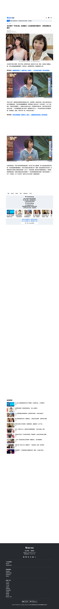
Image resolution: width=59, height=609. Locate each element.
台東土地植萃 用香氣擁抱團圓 (29, 198)
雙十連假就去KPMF (29, 205)
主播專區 (7, 587)
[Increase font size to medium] (46, 17)
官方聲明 (7, 595)
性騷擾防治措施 (9, 572)
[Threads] (28, 557)
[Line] (26, 557)
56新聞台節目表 (9, 565)
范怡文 (30, 193)
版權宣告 (7, 576)
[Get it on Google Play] (33, 601)
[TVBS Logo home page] (10, 17)
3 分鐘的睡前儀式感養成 (30, 201)
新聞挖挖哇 (25, 193)
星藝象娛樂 (8, 588)
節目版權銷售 (8, 590)
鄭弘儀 (12, 193)
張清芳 (16, 193)
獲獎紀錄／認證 (9, 596)
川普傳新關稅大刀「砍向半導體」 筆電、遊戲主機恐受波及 (21, 20)
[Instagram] (31, 557)
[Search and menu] (51, 18)
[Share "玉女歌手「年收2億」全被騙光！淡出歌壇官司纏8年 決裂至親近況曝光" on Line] (49, 18)
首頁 (7, 23)
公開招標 (7, 591)
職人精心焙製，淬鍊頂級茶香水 (29, 200)
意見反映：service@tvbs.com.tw (29, 552)
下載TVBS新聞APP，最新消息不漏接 (29, 219)
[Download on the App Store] (25, 601)
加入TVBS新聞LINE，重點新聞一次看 (29, 221)
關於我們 (7, 563)
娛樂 (10, 23)
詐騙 (8, 193)
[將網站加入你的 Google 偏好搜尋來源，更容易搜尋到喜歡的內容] (29, 223)
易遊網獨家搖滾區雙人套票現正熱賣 (29, 206)
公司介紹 (7, 582)
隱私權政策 (8, 571)
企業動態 (7, 583)
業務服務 (7, 593)
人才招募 (7, 585)
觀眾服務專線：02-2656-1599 (29, 553)
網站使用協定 (8, 574)
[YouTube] (33, 557)
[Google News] (35, 557)
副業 (20, 193)
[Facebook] (24, 557)
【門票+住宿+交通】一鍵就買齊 (29, 207)
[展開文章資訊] (51, 31)
